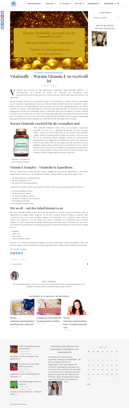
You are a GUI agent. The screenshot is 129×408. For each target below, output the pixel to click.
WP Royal (23, 404)
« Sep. (88, 384)
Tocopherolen (15, 217)
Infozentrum (34, 4)
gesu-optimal (17, 264)
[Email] (2, 28)
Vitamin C (79, 145)
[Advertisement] (105, 80)
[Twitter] (2, 12)
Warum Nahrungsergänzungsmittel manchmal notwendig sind (22, 321)
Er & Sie (78, 4)
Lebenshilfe (93, 4)
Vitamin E (22, 259)
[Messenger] (2, 20)
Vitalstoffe (14, 259)
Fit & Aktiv (64, 4)
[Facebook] (2, 24)
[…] (19, 359)
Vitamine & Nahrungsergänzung (49, 73)
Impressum (108, 4)
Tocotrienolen (29, 217)
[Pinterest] (2, 16)
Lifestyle (50, 4)
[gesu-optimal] (13, 3)
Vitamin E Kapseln (32, 116)
